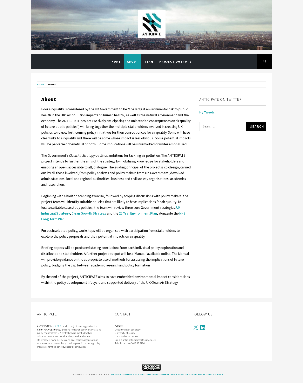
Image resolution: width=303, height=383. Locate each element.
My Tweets (207, 112)
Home (116, 61)
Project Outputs (175, 61)
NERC (58, 326)
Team (148, 61)
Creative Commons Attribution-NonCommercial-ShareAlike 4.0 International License (166, 374)
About (132, 61)
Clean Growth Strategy (89, 213)
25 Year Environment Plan (138, 213)
